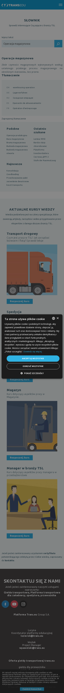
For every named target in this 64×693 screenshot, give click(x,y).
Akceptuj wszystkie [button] (33, 358)
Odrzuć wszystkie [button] (33, 366)
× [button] (57, 318)
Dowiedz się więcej (32, 351)
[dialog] (32, 346)
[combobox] (53, 318)
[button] (32, 373)
